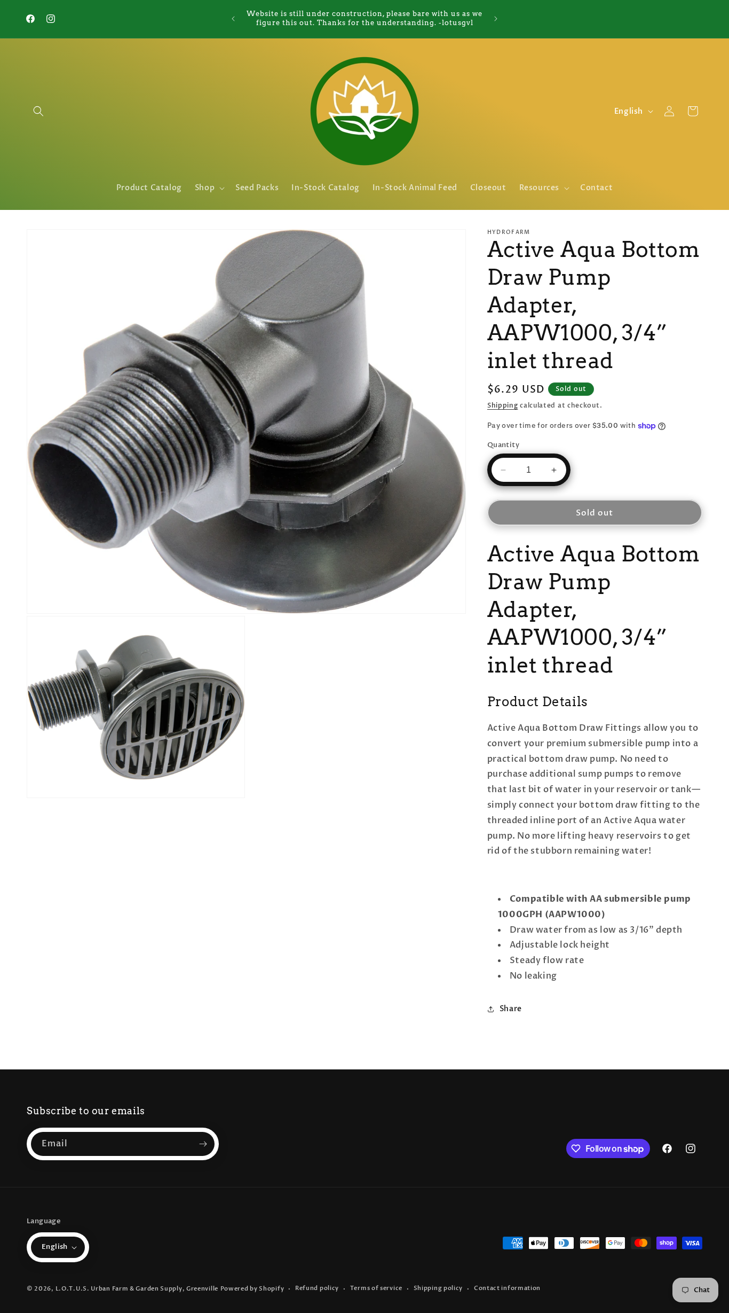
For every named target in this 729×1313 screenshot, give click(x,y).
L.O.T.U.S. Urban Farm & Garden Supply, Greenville (137, 1289)
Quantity (503, 445)
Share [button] (511, 1009)
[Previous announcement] (233, 19)
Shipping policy (438, 1288)
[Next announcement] (496, 19)
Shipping (502, 405)
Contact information (507, 1288)
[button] (38, 111)
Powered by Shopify (252, 1289)
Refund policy (317, 1288)
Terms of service (376, 1288)
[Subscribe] (203, 1144)
